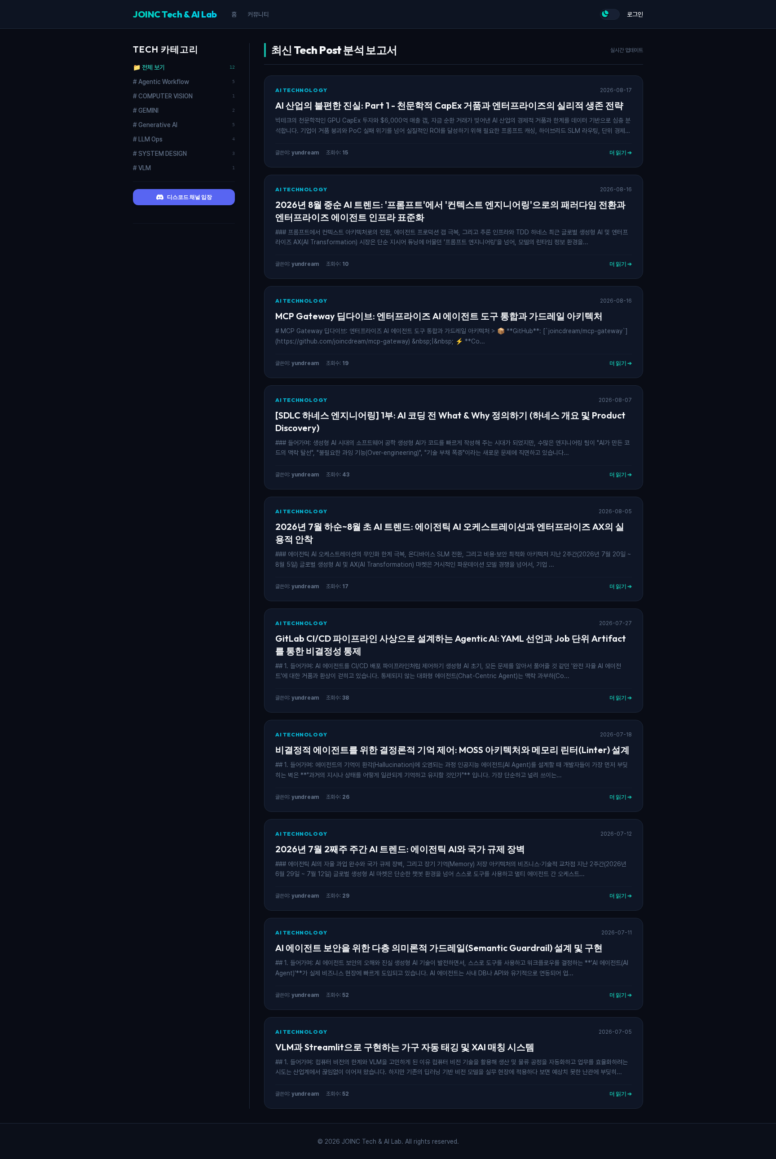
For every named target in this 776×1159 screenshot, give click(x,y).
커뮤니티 (258, 14)
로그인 (635, 14)
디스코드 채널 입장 (189, 197)
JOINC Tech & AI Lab (175, 14)
